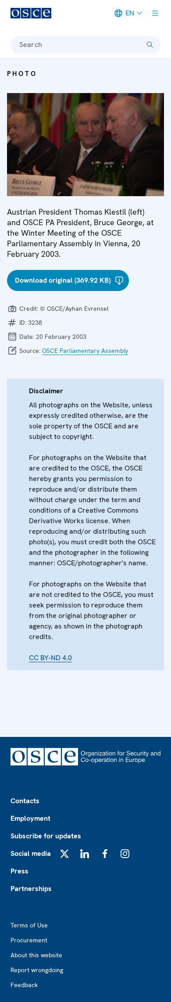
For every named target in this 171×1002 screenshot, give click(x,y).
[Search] (150, 45)
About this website (36, 955)
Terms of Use (29, 925)
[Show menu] (155, 13)
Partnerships (31, 888)
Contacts (25, 800)
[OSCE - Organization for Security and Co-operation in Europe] (31, 13)
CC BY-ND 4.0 (50, 657)
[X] (64, 853)
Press (19, 871)
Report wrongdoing (37, 970)
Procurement (29, 940)
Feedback (24, 985)
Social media (31, 853)
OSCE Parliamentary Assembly (85, 351)
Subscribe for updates (46, 835)
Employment (30, 818)
